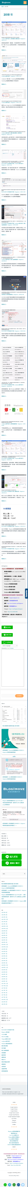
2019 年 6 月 (4, 956)
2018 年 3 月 (4, 979)
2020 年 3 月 (4, 940)
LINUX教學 (4, 1034)
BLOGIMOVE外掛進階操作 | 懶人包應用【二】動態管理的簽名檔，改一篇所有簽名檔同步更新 (14, 222)
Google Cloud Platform (14, 1114)
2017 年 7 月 (4, 990)
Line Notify (14, 1118)
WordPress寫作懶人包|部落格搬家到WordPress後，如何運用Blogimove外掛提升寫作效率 (12, 422)
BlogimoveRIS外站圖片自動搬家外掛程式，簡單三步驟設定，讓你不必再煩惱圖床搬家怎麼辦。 (14, 329)
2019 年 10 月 (5, 946)
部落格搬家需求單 (13, 600)
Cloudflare (14, 1122)
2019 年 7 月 (4, 953)
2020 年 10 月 (5, 928)
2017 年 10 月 (5, 985)
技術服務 (13, 38)
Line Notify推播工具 (14, 1135)
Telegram (14, 1120)
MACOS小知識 (5, 1036)
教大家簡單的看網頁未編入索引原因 (10, 883)
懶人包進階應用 (14, 259)
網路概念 (4, 1064)
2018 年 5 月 (4, 974)
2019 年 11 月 (5, 944)
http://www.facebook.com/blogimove (15, 603)
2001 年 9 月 (4, 1004)
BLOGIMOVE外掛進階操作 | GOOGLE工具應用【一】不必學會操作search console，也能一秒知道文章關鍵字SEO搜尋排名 (13, 162)
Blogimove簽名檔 (5, 1032)
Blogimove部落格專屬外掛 (14, 1131)
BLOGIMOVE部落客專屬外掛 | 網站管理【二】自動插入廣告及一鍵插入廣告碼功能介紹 (14, 547)
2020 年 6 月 (4, 935)
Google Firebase (14, 1109)
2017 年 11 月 (5, 983)
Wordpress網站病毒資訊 (7, 1043)
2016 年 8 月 (4, 1001)
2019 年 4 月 (4, 960)
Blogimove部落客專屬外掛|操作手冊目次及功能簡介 (11, 37)
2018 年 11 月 (5, 967)
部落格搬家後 (9, 294)
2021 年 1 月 (4, 924)
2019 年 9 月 (4, 949)
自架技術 (19, 133)
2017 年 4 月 (4, 995)
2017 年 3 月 (4, 997)
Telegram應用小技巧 (6, 1039)
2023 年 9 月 (4, 912)
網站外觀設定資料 (6, 1062)
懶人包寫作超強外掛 (14, 1142)
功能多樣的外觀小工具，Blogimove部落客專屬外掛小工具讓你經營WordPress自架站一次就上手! (13, 383)
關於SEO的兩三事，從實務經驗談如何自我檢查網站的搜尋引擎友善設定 (13, 131)
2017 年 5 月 (4, 992)
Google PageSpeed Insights (14, 1116)
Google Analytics (14, 1107)
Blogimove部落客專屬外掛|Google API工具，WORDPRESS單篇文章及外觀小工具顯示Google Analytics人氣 (14, 524)
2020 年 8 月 (4, 930)
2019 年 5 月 (4, 958)
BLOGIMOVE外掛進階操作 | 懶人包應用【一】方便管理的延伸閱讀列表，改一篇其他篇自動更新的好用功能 (14, 258)
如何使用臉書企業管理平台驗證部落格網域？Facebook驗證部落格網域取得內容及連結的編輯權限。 (14, 293)
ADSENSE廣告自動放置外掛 (14, 1144)
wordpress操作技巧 (6, 38)
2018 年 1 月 (4, 981)
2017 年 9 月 (4, 988)
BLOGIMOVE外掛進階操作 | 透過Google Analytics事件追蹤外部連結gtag (13, 190)
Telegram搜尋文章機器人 (14, 1137)
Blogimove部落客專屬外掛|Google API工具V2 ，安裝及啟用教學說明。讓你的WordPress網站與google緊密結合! (14, 896)
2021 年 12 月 (5, 919)
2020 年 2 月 (4, 942)
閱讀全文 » (4, 50)
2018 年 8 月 (4, 972)
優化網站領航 (14, 133)
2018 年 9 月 (4, 969)
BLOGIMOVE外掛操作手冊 (8, 163)
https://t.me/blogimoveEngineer (16, 609)
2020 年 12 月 (5, 926)
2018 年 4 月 (4, 976)
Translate (12, 648)
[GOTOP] (23, 1185)
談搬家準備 (4, 1068)
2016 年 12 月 (5, 999)
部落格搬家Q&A (13, 606)
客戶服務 (4, 1048)
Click (26, 594)
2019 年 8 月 (4, 951)
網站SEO (4, 1059)
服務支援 (17, 38)
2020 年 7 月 (4, 933)
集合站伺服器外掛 (14, 1140)
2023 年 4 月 (4, 914)
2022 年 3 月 (4, 917)
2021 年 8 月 (4, 921)
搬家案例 (4, 1055)
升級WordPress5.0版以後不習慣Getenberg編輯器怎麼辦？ (12, 74)
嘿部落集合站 (14, 1133)
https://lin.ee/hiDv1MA (13, 611)
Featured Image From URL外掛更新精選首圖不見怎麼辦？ (12, 101)
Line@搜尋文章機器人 (14, 1139)
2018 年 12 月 (5, 965)
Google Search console (14, 1112)
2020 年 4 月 (4, 937)
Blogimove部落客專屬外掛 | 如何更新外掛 (9, 490)
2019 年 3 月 (4, 963)
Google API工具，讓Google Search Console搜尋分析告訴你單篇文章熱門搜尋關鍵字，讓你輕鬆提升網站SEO (14, 457)
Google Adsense (14, 1111)
